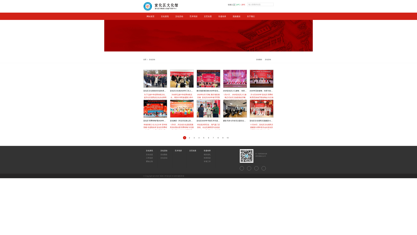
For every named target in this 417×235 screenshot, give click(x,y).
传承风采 (207, 158)
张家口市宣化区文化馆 (168, 176)
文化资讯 (149, 150)
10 (227, 137)
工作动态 (149, 158)
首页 (144, 59)
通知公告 (149, 161)
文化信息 (149, 154)
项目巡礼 (207, 154)
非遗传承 (207, 150)
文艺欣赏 (192, 150)
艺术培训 (178, 150)
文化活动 (152, 59)
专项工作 (207, 161)
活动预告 (259, 59)
